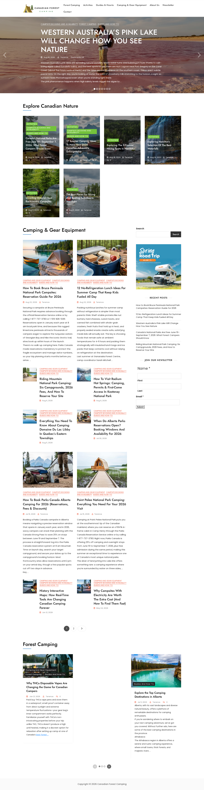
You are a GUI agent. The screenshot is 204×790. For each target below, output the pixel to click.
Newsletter (168, 5)
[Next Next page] (82, 628)
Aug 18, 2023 (114, 157)
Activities (88, 5)
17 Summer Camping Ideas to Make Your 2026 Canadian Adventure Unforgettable (81, 146)
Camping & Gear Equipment (131, 5)
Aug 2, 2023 (74, 210)
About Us (154, 5)
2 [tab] (97, 89)
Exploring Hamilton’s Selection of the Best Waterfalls (159, 145)
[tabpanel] (102, 55)
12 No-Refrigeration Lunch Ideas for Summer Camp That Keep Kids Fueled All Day (101, 292)
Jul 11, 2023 (142, 702)
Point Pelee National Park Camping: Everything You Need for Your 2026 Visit (101, 504)
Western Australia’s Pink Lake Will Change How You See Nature (99, 41)
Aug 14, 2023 (155, 157)
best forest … (42, 734)
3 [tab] (99, 89)
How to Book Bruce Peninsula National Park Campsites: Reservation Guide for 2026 (43, 292)
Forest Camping (72, 5)
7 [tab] (109, 89)
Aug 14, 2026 (33, 157)
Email (140, 396)
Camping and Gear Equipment (37, 280)
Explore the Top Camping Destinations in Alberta (150, 695)
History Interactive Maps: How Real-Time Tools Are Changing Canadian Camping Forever (54, 599)
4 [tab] (102, 89)
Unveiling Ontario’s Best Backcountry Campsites (39, 199)
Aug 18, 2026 (49, 57)
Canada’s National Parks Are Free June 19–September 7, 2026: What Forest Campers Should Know (41, 143)
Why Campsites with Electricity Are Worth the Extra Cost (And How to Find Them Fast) (110, 597)
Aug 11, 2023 (33, 210)
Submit (140, 406)
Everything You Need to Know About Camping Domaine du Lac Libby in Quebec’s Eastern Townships (56, 429)
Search (140, 228)
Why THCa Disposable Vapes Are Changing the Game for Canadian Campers (47, 687)
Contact (67, 11)
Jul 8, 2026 (73, 160)
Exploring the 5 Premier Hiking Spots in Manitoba (121, 146)
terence (64, 57)
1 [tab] (94, 89)
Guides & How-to (105, 5)
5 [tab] (104, 89)
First (140, 380)
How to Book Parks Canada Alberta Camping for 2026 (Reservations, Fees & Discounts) (46, 504)
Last (140, 390)
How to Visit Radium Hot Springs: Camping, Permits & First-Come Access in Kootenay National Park (109, 387)
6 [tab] (107, 89)
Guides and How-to (108, 24)
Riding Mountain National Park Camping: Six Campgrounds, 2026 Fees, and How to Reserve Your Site (56, 387)
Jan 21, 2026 (34, 696)
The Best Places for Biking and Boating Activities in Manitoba (80, 198)
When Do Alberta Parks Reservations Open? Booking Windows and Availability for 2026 (109, 427)
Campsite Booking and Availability (59, 24)
